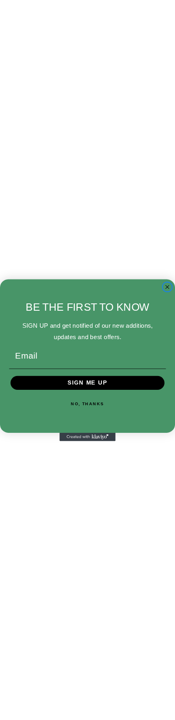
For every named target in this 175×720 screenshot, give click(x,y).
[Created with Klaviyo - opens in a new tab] (87, 436)
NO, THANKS (87, 403)
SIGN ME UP (87, 383)
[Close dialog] (167, 287)
